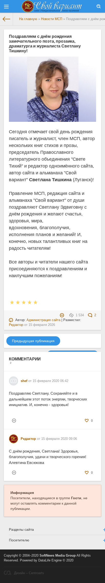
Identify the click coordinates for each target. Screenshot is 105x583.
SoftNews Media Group (58, 555)
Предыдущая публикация (33, 341)
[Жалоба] (62, 315)
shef (24, 381)
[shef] (13, 378)
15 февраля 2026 (42, 325)
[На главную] (6, 19)
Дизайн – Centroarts (29, 573)
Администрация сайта (43, 320)
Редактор (16, 325)
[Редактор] (13, 436)
